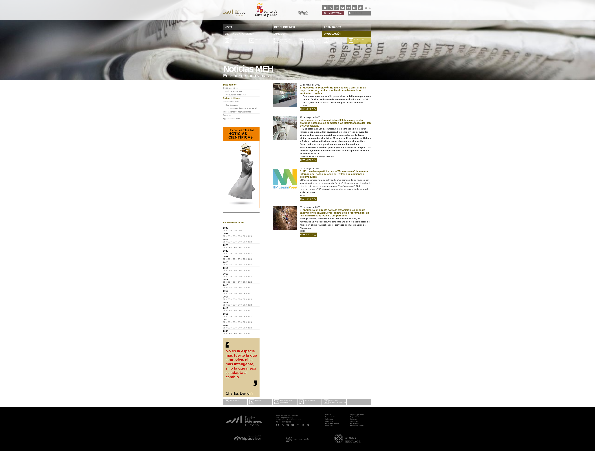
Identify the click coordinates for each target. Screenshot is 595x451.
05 (234, 230)
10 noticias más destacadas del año (243, 108)
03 (229, 230)
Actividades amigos (332, 423)
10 (246, 236)
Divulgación (329, 425)
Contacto (353, 419)
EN (369, 8)
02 (226, 230)
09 (244, 236)
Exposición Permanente (333, 417)
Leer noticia (306, 109)
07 (239, 230)
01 (224, 230)
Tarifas (258, 39)
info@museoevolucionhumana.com (288, 420)
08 (241, 230)
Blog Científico (231, 105)
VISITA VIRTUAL (335, 13)
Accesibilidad (354, 423)
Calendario (310, 401)
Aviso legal (354, 421)
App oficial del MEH (336, 40)
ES (366, 8)
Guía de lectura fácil (233, 91)
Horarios (234, 39)
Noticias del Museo (231, 98)
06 (236, 230)
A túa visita (359, 39)
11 (249, 236)
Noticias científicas (231, 102)
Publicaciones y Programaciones (237, 112)
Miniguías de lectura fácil (235, 95)
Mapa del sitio (355, 417)
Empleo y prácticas (357, 415)
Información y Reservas (286, 40)
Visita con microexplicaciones (337, 401)
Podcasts (227, 115)
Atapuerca (329, 421)
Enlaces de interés (357, 425)
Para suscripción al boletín (312, 40)
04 (231, 230)
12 (251, 236)
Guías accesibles (230, 88)
